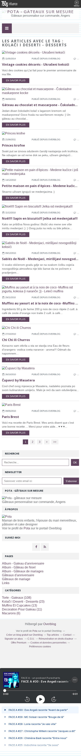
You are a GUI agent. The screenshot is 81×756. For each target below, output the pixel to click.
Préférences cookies (40, 646)
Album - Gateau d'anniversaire (23, 563)
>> (54, 441)
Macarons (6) (11, 613)
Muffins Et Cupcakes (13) (19, 605)
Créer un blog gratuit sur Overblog (24, 634)
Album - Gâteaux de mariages (22, 571)
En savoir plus (15, 80)
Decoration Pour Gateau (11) (22, 609)
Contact (67, 634)
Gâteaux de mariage (16, 579)
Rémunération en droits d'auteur (56, 638)
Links (5, 583)
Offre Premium (18, 642)
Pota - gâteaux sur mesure (40, 11)
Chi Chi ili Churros (16, 340)
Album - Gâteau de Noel (19, 567)
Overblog (49, 624)
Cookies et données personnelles (48, 642)
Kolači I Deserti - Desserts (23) (23, 601)
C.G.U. (31, 638)
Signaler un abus (14, 638)
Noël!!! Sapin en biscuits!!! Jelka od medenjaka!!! (40, 218)
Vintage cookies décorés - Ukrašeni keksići (35, 64)
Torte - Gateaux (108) (16, 597)
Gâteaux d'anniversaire (18, 575)
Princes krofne (13, 145)
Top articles (53, 634)
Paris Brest (10, 417)
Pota (27, 528)
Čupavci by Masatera (18, 380)
